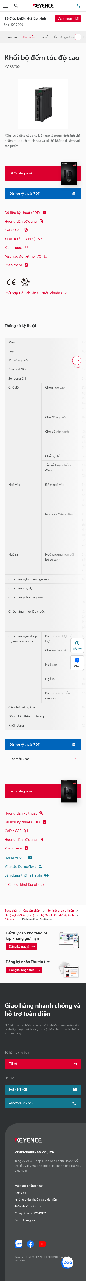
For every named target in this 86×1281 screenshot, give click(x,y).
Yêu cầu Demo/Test (20, 866)
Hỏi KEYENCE (15, 857)
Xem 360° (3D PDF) (20, 238)
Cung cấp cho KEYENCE (30, 1213)
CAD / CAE (13, 229)
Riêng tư (20, 1192)
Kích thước (13, 247)
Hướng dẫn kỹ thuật (21, 813)
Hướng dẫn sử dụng (21, 221)
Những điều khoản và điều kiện (36, 1199)
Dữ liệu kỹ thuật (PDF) (22, 212)
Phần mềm (13, 264)
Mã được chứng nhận (29, 1186)
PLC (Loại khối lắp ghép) (24, 884)
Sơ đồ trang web (26, 1220)
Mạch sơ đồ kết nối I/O (23, 256)
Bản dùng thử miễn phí (23, 875)
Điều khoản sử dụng (28, 1206)
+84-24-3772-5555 (21, 1103)
